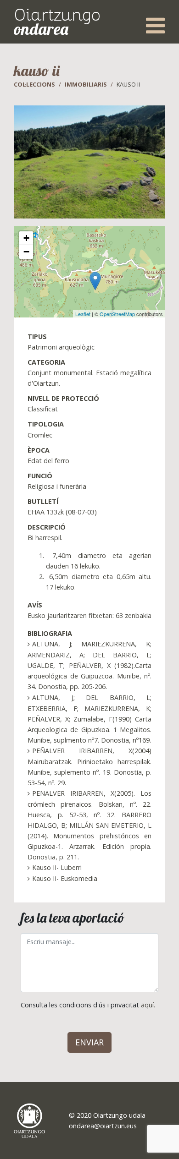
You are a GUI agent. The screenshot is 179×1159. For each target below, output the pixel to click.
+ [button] (26, 238)
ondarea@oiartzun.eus (103, 1125)
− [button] (26, 251)
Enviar (89, 1042)
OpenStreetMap (117, 313)
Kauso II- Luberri (57, 867)
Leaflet (82, 313)
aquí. (148, 1004)
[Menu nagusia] (155, 25)
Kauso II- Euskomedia (64, 878)
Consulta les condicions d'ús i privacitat (88, 1004)
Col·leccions (34, 84)
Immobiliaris (86, 84)
